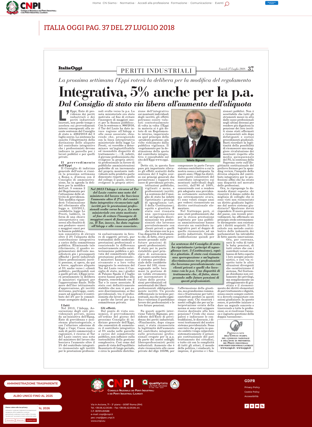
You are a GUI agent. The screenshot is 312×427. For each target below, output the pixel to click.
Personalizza (10, 420)
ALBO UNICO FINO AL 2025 (33, 396)
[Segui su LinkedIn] (252, 406)
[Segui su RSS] (262, 406)
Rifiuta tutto (20, 420)
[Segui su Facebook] (246, 406)
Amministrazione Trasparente (32, 383)
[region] (21, 414)
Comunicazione (201, 3)
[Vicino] (37, 406)
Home (97, 3)
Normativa (127, 3)
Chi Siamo (110, 3)
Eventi (219, 3)
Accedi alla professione (153, 3)
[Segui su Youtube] (257, 406)
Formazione (179, 3)
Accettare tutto (31, 420)
